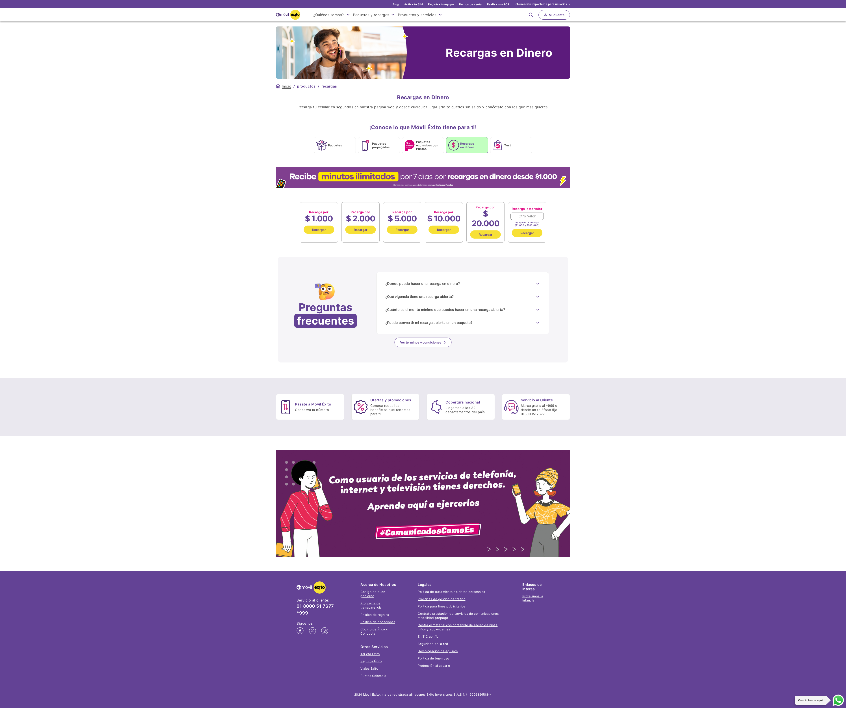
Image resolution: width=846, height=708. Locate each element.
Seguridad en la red (433, 644)
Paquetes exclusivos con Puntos (427, 145)
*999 (302, 613)
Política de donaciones (377, 622)
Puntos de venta (470, 4)
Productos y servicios (417, 15)
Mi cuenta (557, 15)
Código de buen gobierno (372, 594)
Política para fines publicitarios (441, 606)
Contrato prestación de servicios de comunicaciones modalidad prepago (458, 616)
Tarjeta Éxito (370, 654)
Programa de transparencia (371, 605)
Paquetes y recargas (371, 15)
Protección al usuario (434, 665)
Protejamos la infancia (532, 598)
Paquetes (335, 145)
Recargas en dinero (467, 145)
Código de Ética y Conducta (374, 631)
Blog (396, 4)
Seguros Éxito (371, 661)
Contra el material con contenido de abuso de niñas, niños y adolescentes (458, 627)
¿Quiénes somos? (328, 15)
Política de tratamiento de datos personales (451, 592)
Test (507, 145)
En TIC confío (428, 636)
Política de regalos (374, 614)
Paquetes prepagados (381, 145)
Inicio (286, 86)
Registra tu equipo (441, 4)
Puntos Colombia (373, 676)
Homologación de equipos (438, 651)
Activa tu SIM (413, 4)
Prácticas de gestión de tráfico (442, 599)
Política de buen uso (433, 658)
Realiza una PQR (498, 4)
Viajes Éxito (369, 668)
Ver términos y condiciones (420, 342)
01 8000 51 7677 (315, 606)
